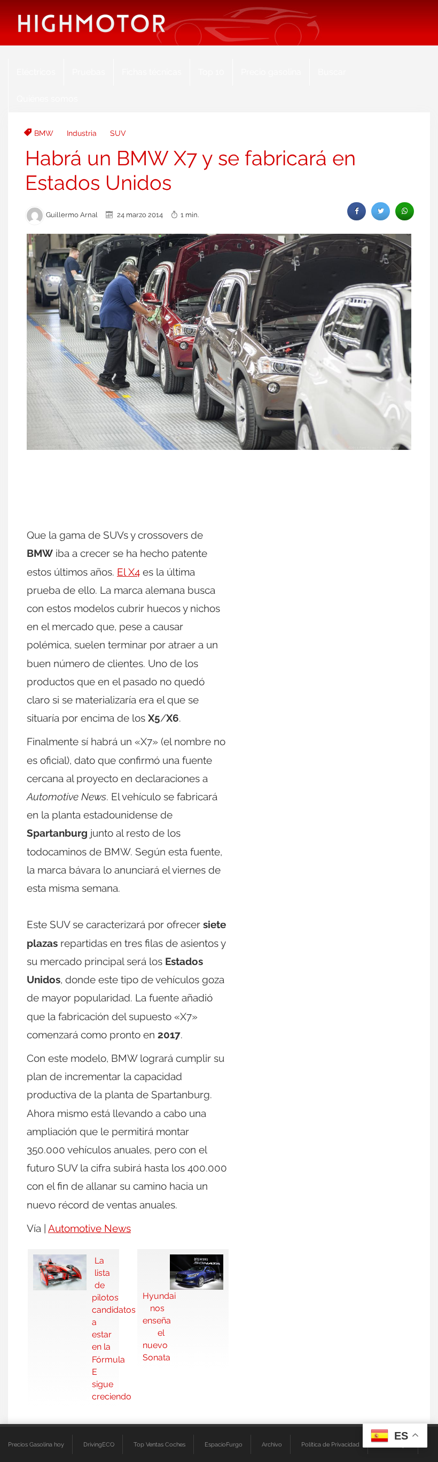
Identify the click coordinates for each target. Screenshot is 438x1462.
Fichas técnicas (152, 72)
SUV (118, 133)
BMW (43, 133)
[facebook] (356, 211)
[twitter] (380, 211)
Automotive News (89, 1228)
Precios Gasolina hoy (36, 1444)
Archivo (272, 1444)
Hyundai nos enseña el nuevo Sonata (154, 1327)
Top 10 (211, 72)
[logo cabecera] (91, 22)
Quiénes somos (47, 99)
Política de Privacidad (330, 1444)
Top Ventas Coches (159, 1444)
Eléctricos (36, 72)
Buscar (332, 72)
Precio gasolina (271, 72)
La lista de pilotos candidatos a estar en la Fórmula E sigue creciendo (103, 1329)
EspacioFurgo (224, 1444)
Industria (82, 133)
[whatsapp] (404, 211)
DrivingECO (98, 1444)
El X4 (128, 572)
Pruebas (88, 72)
